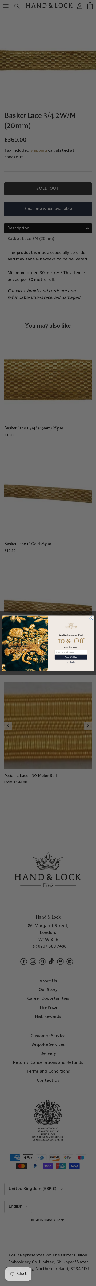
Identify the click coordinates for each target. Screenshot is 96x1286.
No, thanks (71, 662)
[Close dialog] (91, 618)
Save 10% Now (71, 657)
